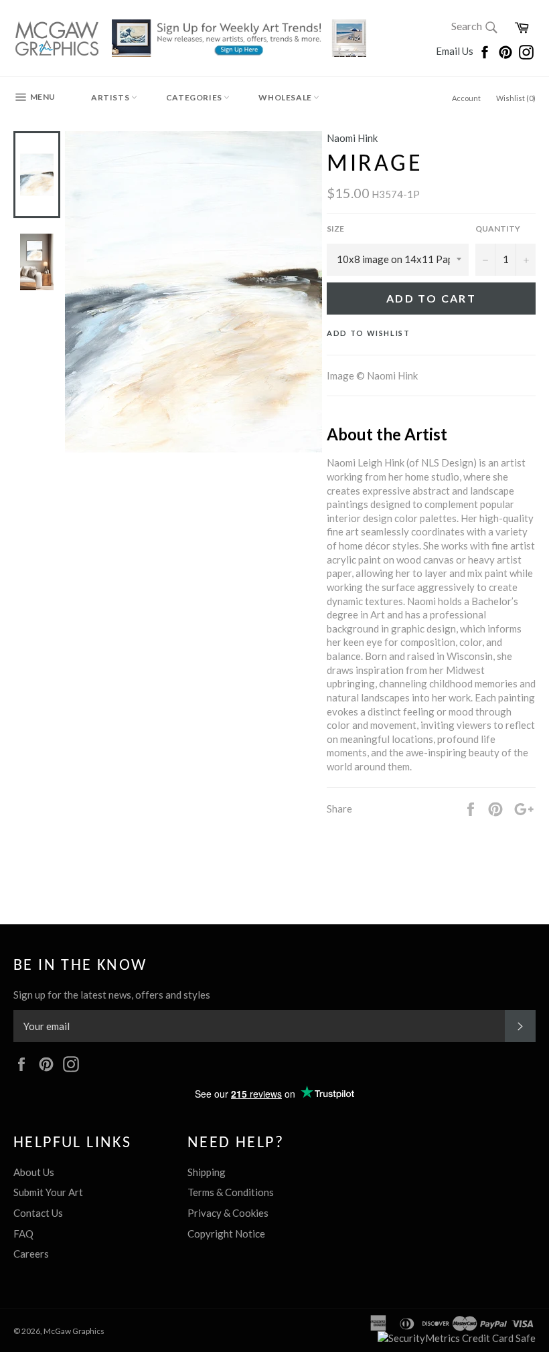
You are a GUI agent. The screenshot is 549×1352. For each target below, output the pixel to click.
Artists (111, 97)
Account (466, 98)
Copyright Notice (226, 1234)
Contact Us (38, 1213)
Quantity (497, 229)
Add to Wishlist (368, 333)
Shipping (206, 1172)
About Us (33, 1172)
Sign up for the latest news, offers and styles (111, 995)
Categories (195, 97)
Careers (31, 1254)
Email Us (455, 51)
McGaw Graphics (74, 1331)
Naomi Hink (352, 138)
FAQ (23, 1234)
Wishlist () (516, 98)
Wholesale (285, 97)
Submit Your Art (48, 1192)
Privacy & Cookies (227, 1213)
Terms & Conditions (230, 1192)
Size (335, 229)
